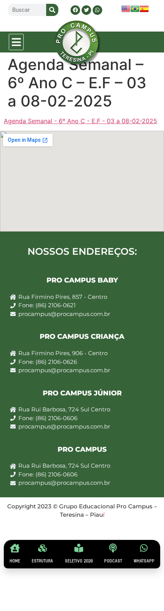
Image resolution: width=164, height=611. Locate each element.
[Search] (52, 10)
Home (15, 561)
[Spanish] (144, 11)
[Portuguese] (135, 11)
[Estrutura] (42, 548)
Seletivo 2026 (79, 561)
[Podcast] (113, 548)
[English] (125, 11)
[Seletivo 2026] (78, 548)
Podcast (113, 561)
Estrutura (42, 561)
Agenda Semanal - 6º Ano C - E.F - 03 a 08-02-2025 (80, 121)
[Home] (15, 548)
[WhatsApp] (144, 548)
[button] (16, 42)
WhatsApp (143, 561)
